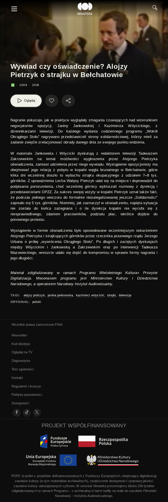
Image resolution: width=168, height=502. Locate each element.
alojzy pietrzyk (34, 295)
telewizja (125, 295)
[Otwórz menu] (14, 8)
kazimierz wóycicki (90, 295)
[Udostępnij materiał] (68, 101)
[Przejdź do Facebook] (17, 413)
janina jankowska (60, 295)
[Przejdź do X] (37, 413)
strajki (111, 295)
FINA (59, 324)
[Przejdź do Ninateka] (85, 9)
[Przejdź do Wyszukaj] (155, 8)
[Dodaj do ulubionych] (51, 101)
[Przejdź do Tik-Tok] (27, 413)
